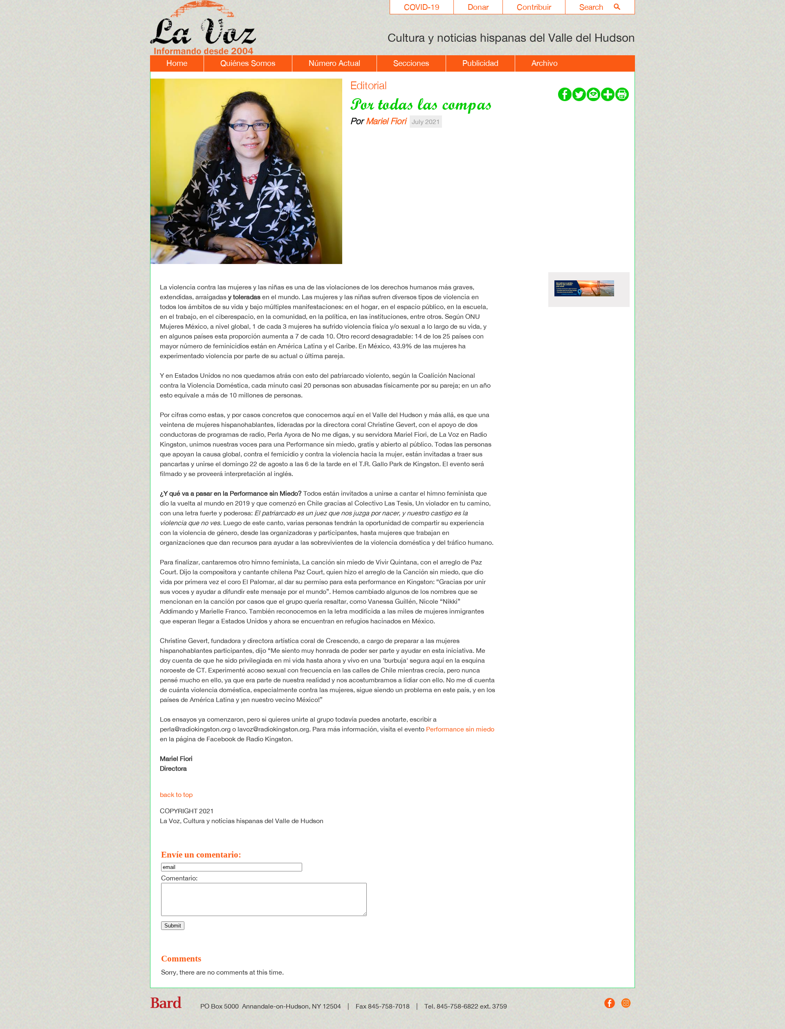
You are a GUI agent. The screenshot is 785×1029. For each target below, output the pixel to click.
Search (591, 7)
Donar (478, 7)
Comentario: (179, 878)
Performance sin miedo (460, 729)
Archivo (545, 63)
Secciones (411, 63)
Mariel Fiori (386, 120)
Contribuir (534, 7)
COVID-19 (422, 7)
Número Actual (334, 63)
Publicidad (480, 63)
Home (176, 63)
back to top (176, 794)
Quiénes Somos (248, 63)
